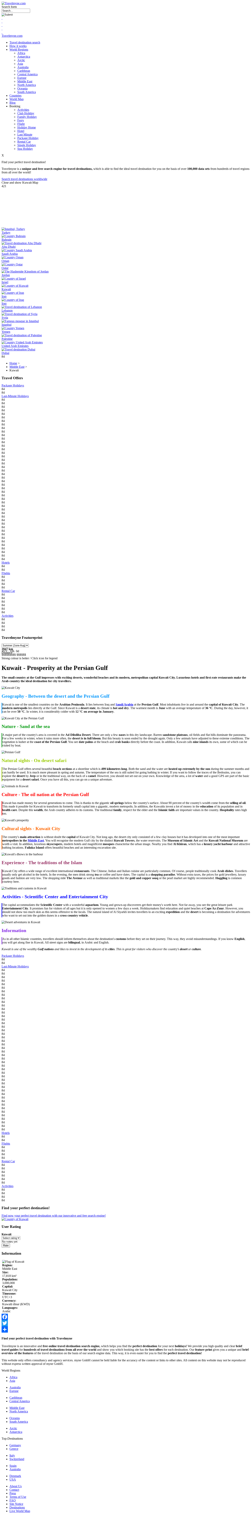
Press (12, 1493)
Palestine (7, 338)
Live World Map (19, 1511)
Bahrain (6, 239)
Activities (23, 109)
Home (13, 363)
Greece (13, 1448)
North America (26, 85)
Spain (13, 1465)
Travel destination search (24, 42)
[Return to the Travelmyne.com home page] (14, 3)
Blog (12, 102)
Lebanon (7, 310)
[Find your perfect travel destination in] (15, 1219)
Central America (27, 74)
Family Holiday (27, 116)
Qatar (5, 268)
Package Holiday (28, 138)
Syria (5, 317)
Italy (12, 1455)
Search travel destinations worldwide (24, 179)
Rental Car (24, 141)
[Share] (126, 1329)
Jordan (6, 275)
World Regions (18, 49)
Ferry (20, 120)
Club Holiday (25, 113)
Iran (4, 296)
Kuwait (6, 289)
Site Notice (16, 1504)
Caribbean (23, 70)
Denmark (15, 1476)
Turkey (6, 232)
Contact (14, 1489)
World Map (16, 99)
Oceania (22, 88)
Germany (15, 1445)
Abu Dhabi (9, 246)
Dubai (5, 353)
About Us (15, 1486)
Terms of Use (17, 1496)
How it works (18, 46)
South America (26, 92)
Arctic (21, 60)
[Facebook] (126, 1317)
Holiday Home (26, 127)
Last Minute (24, 134)
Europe (21, 78)
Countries (15, 95)
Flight (21, 124)
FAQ (12, 1500)
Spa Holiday (25, 148)
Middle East (24, 81)
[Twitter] (126, 1323)
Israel (5, 282)
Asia (20, 63)
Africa (21, 53)
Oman (5, 261)
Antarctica (23, 56)
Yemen (6, 331)
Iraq (4, 303)
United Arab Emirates (15, 346)
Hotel (20, 131)
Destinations (17, 1507)
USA (12, 1479)
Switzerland (16, 1459)
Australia (23, 67)
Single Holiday (26, 145)
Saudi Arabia (10, 253)
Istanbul (6, 324)
